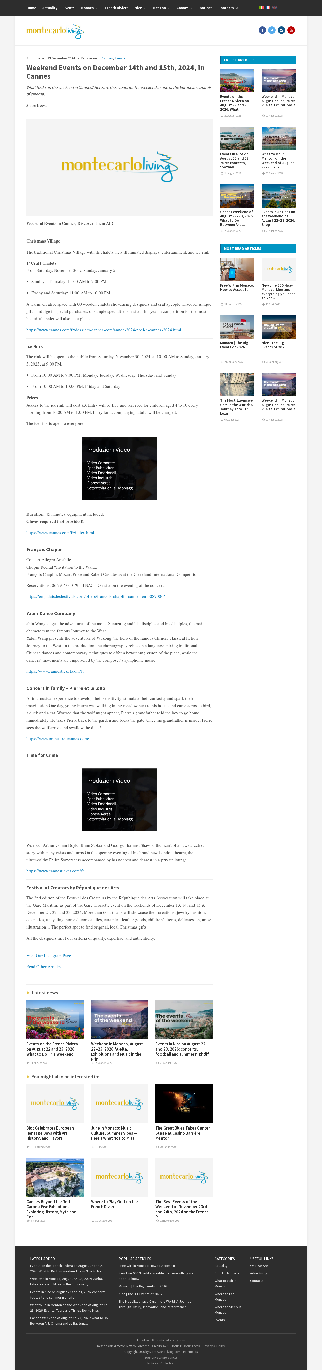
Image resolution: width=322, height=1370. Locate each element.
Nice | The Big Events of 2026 (274, 344)
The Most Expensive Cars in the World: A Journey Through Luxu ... (236, 407)
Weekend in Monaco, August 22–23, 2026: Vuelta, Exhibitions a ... (279, 103)
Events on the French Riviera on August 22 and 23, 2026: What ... (235, 103)
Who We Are (259, 1265)
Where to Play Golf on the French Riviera (114, 1204)
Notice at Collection (161, 1363)
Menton (160, 7)
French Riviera (117, 7)
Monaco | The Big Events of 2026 (234, 344)
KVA (165, 1346)
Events (69, 7)
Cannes (183, 7)
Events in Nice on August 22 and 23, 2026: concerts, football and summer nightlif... (183, 1049)
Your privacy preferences (161, 1357)
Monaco (88, 7)
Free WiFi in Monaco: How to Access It (237, 287)
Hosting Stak (191, 1346)
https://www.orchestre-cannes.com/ (57, 738)
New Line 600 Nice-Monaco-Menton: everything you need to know (279, 291)
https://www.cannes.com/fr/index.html (60, 532)
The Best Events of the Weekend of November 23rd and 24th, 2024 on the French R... (182, 1209)
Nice (139, 7)
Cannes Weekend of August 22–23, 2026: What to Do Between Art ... (237, 218)
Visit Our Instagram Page (48, 955)
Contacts (226, 7)
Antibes (206, 7)
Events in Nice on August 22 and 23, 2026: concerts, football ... (235, 160)
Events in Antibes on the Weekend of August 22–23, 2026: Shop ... (278, 218)
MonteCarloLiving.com (165, 1352)
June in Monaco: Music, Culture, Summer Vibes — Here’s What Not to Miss (114, 1133)
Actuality (49, 7)
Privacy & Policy (214, 1346)
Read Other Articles (44, 967)
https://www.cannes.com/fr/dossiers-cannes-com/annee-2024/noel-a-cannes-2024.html (103, 330)
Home (31, 7)
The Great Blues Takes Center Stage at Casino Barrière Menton (182, 1133)
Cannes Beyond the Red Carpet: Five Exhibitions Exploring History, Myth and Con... (51, 1209)
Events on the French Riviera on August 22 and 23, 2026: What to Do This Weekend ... (52, 1049)
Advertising (258, 1273)
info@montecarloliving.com (165, 1340)
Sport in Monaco (227, 1273)
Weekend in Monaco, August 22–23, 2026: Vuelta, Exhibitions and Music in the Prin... (117, 1051)
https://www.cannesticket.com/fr (55, 671)
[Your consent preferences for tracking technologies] (313, 1361)
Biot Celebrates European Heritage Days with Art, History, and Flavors (50, 1133)
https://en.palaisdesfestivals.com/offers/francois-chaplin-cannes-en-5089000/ (95, 596)
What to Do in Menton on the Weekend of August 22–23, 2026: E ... (278, 160)
